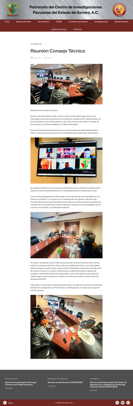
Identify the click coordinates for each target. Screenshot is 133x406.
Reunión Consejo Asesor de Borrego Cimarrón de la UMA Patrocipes (20, 383)
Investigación (52, 379)
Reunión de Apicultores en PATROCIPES (65, 382)
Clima (10, 403)
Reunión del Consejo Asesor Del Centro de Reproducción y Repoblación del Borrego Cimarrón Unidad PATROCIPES (108, 384)
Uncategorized (36, 44)
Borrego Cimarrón (11, 379)
